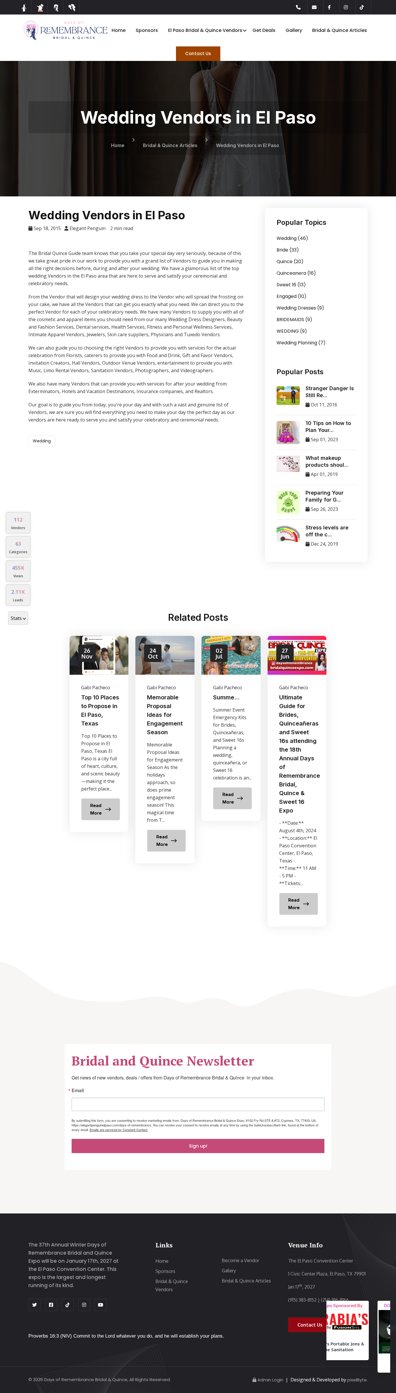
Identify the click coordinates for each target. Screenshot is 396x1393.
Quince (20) (290, 261)
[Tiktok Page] (365, 7)
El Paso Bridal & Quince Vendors (205, 30)
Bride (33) (288, 250)
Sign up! (198, 1146)
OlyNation (358, 1362)
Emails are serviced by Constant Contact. (119, 1129)
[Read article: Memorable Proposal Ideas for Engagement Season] (165, 749)
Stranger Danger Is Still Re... (330, 391)
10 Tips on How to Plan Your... (328, 426)
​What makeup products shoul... (327, 461)
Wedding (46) (292, 238)
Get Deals (264, 30)
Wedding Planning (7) (301, 342)
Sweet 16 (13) (291, 284)
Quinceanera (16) (296, 273)
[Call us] (302, 7)
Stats (16, 618)
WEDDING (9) (292, 331)
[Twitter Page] (34, 1305)
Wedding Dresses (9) (300, 308)
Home (119, 30)
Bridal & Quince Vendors (171, 1285)
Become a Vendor (240, 1260)
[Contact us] (318, 7)
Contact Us (198, 53)
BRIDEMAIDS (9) (294, 319)
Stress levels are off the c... (327, 531)
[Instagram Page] (349, 7)
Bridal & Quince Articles (339, 30)
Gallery (294, 30)
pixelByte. (357, 1380)
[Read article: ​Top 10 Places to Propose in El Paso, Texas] (99, 734)
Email (78, 1091)
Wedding (42, 441)
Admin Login (270, 1380)
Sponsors (147, 30)
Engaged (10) (291, 296)
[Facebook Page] (333, 7)
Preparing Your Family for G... (325, 496)
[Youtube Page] (101, 1305)
